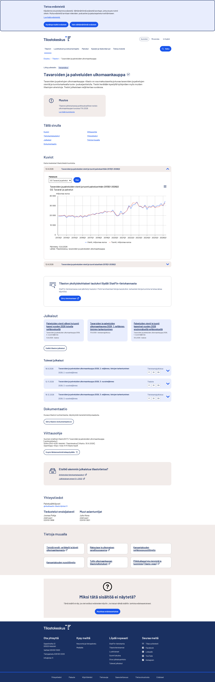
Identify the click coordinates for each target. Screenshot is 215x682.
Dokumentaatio (50, 144)
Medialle (79, 647)
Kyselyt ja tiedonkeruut (100, 48)
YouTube (147, 656)
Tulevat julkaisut (116, 663)
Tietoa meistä (119, 48)
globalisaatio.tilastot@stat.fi (56, 506)
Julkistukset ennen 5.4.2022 (70, 479)
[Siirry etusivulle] (57, 627)
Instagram (148, 660)
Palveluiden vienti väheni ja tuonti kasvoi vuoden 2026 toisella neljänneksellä (62, 326)
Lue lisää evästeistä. (52, 17)
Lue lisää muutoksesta (67, 112)
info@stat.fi (48, 658)
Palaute (72, 677)
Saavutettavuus (121, 677)
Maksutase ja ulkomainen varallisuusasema (105, 548)
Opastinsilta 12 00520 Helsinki (50, 644)
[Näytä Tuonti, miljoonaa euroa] (120, 242)
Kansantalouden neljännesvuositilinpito (144, 548)
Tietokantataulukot (52, 136)
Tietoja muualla (93, 140)
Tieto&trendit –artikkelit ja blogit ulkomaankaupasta (62, 548)
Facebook (148, 648)
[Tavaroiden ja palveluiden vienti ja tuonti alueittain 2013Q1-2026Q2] (168, 264)
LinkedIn (147, 652)
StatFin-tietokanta (117, 643)
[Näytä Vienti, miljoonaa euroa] (96, 242)
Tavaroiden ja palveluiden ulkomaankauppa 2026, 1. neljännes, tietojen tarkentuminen (107, 326)
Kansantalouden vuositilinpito (60, 562)
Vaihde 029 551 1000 (52, 650)
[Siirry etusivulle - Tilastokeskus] (57, 39)
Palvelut (85, 48)
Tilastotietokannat (116, 647)
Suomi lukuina (115, 655)
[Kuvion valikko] (165, 186)
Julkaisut (47, 140)
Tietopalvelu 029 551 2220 (54, 654)
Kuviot (46, 132)
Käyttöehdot (87, 677)
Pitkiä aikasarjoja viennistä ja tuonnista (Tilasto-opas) (151, 562)
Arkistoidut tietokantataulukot (71, 475)
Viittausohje (92, 132)
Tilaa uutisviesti (150, 643)
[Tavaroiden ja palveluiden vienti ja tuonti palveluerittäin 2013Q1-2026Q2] (168, 169)
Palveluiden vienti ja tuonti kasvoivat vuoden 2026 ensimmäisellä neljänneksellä (148, 326)
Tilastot (48, 48)
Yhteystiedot (92, 136)
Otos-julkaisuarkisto (117, 659)
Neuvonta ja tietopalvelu (86, 643)
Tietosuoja (104, 677)
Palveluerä (53, 177)
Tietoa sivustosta (142, 677)
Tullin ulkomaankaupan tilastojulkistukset (106, 562)
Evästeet (160, 677)
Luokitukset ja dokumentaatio (66, 48)
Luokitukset (114, 651)
